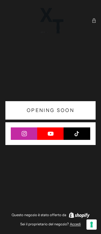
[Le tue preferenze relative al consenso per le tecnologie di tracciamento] (91, 224)
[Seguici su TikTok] (77, 134)
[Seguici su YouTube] (50, 134)
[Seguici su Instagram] (24, 134)
